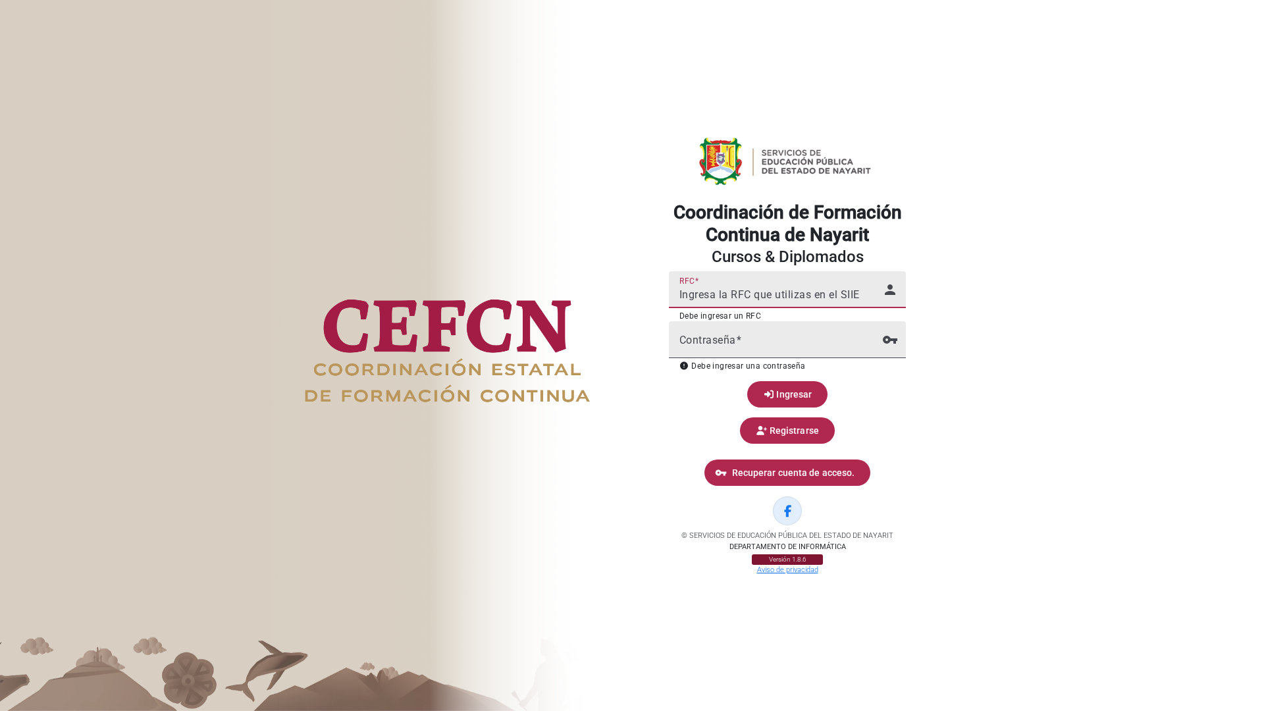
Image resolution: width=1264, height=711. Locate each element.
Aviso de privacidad (787, 570)
